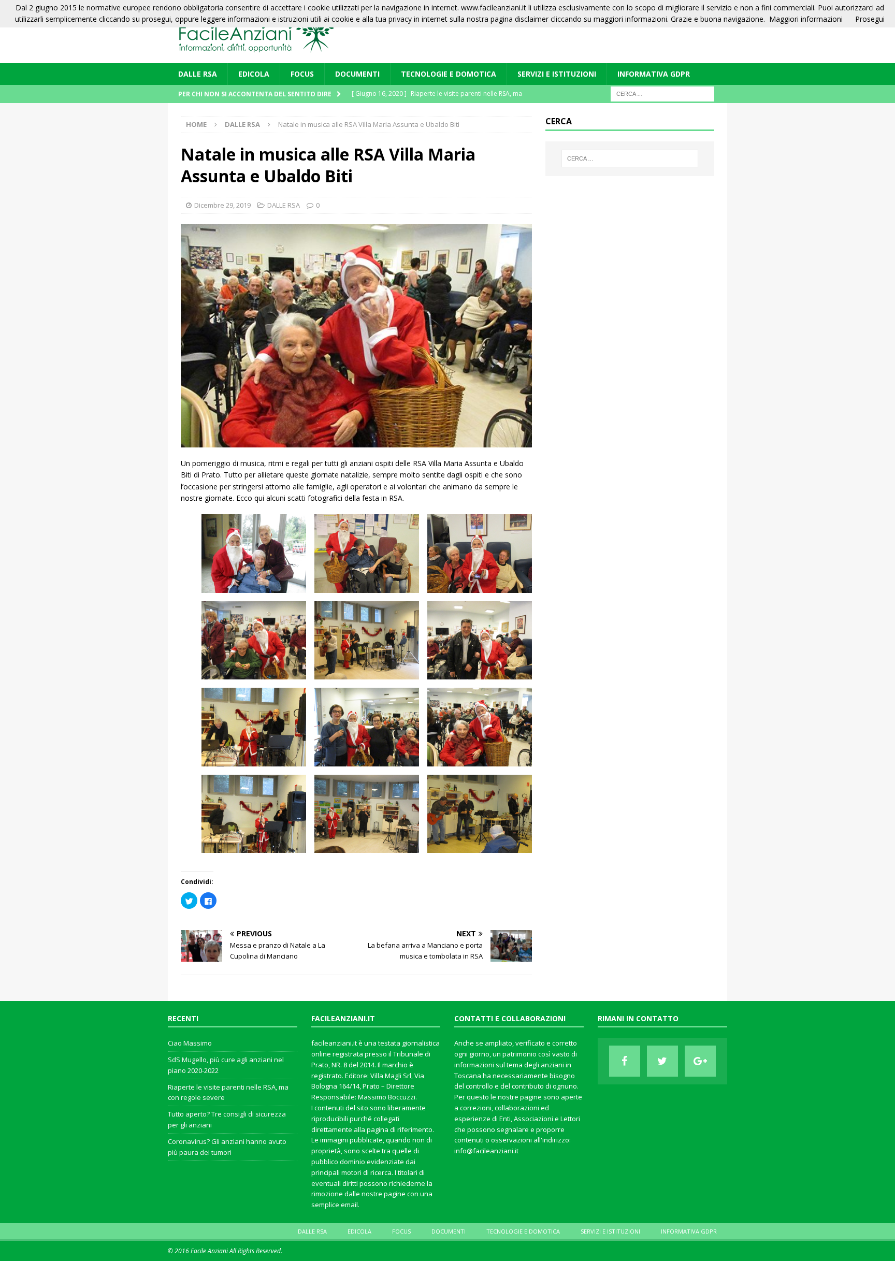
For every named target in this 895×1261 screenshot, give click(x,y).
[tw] (662, 1061)
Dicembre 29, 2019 (222, 205)
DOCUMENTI (357, 74)
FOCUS (302, 74)
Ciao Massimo (190, 1043)
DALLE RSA (197, 74)
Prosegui (870, 19)
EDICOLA (253, 74)
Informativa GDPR (653, 74)
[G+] (700, 1061)
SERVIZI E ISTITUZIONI (556, 74)
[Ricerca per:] (662, 93)
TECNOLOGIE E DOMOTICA (448, 74)
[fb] (624, 1061)
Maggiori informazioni (806, 19)
